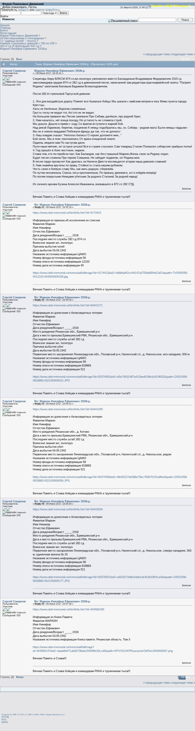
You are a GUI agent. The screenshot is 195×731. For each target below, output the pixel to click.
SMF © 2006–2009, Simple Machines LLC (46, 714)
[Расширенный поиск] (123, 19)
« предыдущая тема (156, 54)
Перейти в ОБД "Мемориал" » (172, 5)
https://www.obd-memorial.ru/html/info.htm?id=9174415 (67, 212)
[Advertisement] (97, 703)
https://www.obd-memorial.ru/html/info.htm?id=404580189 (68, 609)
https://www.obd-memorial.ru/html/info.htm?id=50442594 (68, 509)
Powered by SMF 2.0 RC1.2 (14, 714)
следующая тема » (182, 54)
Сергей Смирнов (14, 70)
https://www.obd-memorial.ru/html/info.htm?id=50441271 (68, 305)
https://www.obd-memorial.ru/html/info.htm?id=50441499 (68, 409)
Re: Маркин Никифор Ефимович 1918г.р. (62, 204)
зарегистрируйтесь (47, 9)
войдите (23, 9)
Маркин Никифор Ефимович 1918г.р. (59, 70)
